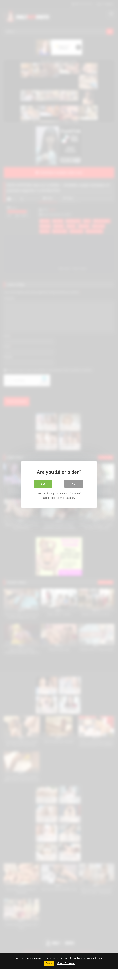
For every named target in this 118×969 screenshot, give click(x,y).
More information (66, 963)
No (73, 483)
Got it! (49, 963)
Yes (43, 483)
